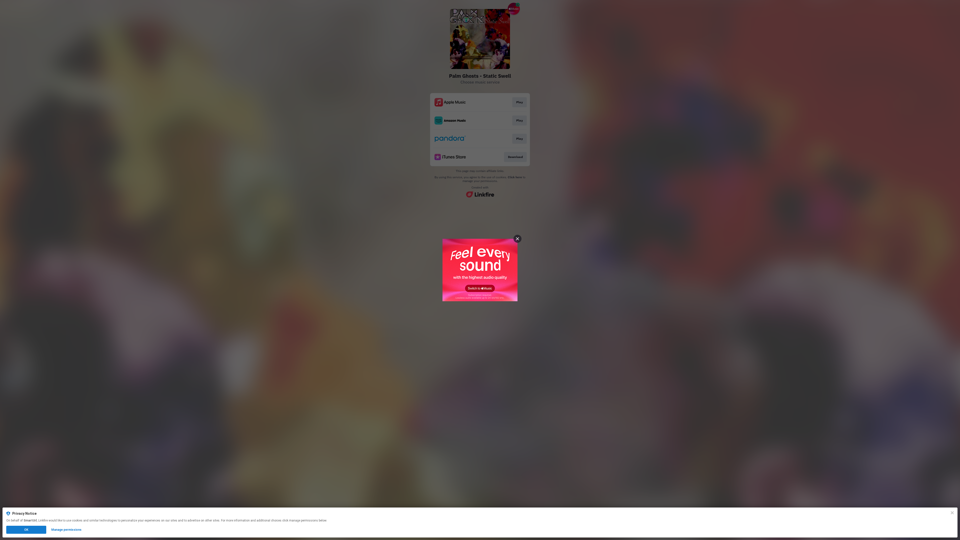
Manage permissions (66, 530)
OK (26, 530)
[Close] (952, 513)
